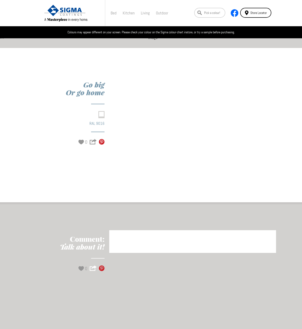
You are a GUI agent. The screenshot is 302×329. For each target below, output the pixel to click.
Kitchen (129, 13)
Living (145, 13)
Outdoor (162, 13)
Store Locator (258, 13)
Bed (114, 13)
